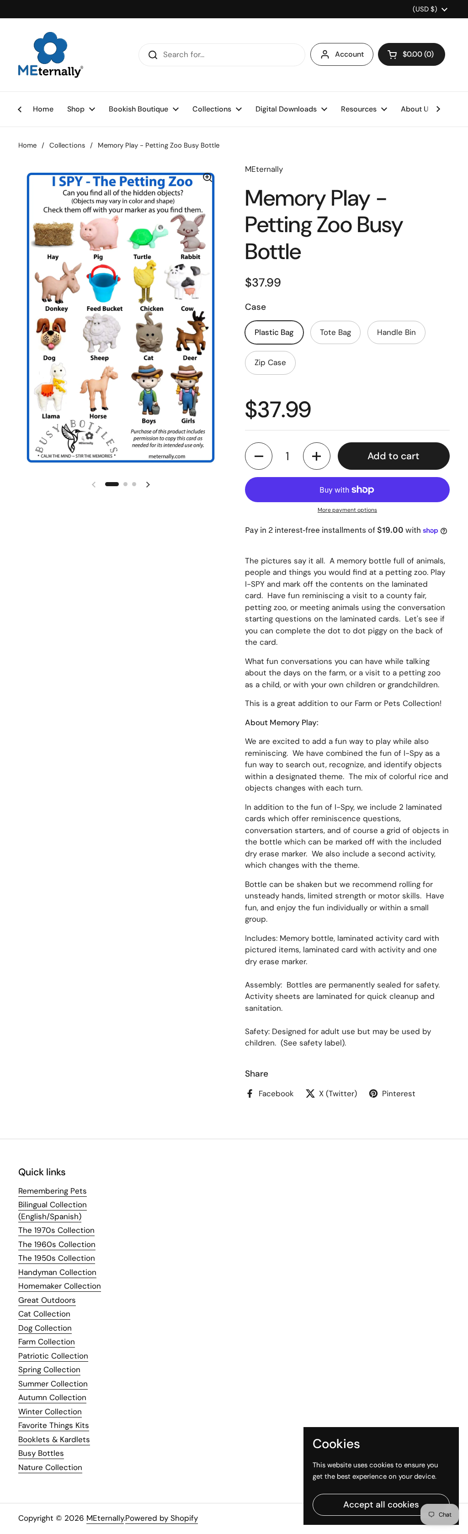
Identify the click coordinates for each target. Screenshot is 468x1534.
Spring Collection (49, 1369)
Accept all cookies (381, 1504)
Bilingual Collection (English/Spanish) (52, 1210)
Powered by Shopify (161, 1518)
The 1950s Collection (56, 1258)
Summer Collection (53, 1384)
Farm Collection (46, 1342)
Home (27, 145)
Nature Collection (50, 1467)
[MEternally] (50, 55)
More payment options (347, 510)
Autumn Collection (52, 1397)
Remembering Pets (52, 1191)
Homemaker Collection (59, 1286)
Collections (67, 145)
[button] (411, 54)
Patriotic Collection (53, 1356)
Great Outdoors (47, 1300)
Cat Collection (44, 1314)
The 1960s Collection (57, 1244)
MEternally (105, 1518)
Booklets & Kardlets (54, 1439)
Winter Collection (50, 1412)
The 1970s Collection (56, 1230)
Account (349, 54)
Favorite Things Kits (53, 1425)
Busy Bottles (41, 1453)
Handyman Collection (57, 1272)
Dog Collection (45, 1328)
